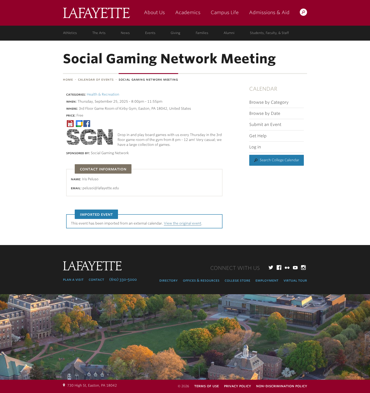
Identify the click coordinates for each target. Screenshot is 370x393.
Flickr (287, 267)
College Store (237, 280)
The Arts (99, 33)
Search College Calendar (279, 160)
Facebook (279, 267)
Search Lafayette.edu (303, 13)
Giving (175, 33)
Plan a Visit (73, 279)
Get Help (258, 135)
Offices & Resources (201, 280)
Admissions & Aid (269, 12)
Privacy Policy (237, 386)
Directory (168, 280)
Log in (255, 147)
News (125, 33)
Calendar (263, 89)
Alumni (229, 33)
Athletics (70, 33)
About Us (154, 12)
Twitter (271, 267)
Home (68, 79)
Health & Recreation (103, 94)
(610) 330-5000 (123, 279)
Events (150, 33)
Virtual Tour (295, 280)
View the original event (182, 223)
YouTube (295, 267)
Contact (96, 279)
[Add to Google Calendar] (79, 123)
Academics (187, 12)
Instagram (303, 267)
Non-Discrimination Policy (281, 386)
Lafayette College (96, 14)
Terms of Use (206, 386)
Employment (266, 280)
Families (202, 33)
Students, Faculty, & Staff (269, 33)
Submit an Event (265, 124)
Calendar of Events (96, 79)
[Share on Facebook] (86, 123)
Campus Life (225, 12)
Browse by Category (269, 102)
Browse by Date (264, 113)
